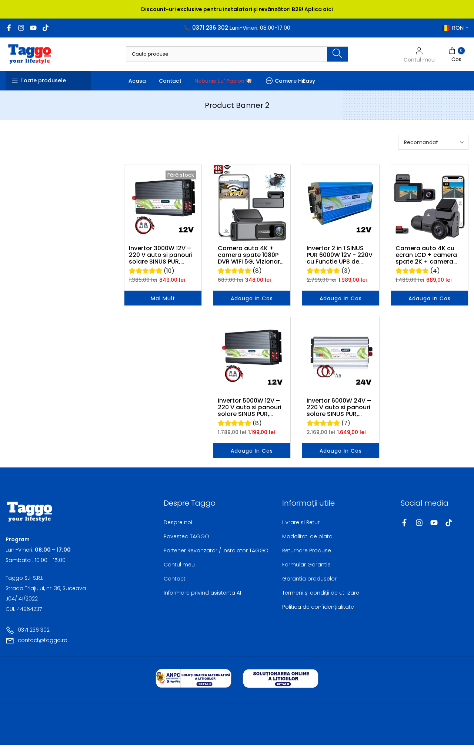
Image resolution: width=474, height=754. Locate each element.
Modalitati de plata (307, 536)
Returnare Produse (306, 550)
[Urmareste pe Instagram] (21, 27)
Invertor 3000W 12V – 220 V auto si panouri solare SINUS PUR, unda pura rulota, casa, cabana (161, 255)
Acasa (137, 81)
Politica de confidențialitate (318, 607)
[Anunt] (237, 9)
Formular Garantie (306, 564)
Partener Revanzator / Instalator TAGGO (216, 550)
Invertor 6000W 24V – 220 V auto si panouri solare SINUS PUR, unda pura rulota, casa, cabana (339, 407)
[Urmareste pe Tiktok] (45, 27)
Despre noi (178, 522)
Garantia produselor (309, 578)
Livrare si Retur (301, 522)
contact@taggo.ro (42, 640)
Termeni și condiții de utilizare (320, 592)
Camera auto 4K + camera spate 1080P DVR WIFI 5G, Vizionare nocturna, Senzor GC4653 (251, 255)
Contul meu (179, 564)
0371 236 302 (34, 630)
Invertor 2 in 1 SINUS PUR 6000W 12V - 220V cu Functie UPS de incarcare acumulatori (340, 255)
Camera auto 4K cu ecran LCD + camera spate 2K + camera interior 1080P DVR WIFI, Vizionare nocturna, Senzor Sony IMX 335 (429, 255)
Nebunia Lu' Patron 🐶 (223, 81)
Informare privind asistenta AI (202, 592)
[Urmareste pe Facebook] (9, 27)
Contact (170, 81)
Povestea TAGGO (186, 536)
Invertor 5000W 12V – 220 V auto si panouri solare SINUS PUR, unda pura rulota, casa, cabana (249, 407)
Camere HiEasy (295, 81)
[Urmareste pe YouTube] (33, 27)
